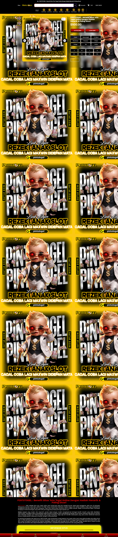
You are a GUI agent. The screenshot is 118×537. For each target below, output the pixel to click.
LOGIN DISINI (92, 30)
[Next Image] (64, 40)
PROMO (82, 536)
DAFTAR (59, 536)
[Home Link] (27, 5)
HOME (12, 536)
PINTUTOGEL (21, 505)
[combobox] (54, 5)
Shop (19, 5)
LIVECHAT (106, 536)
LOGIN (35, 536)
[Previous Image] (24, 40)
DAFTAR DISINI (77, 30)
